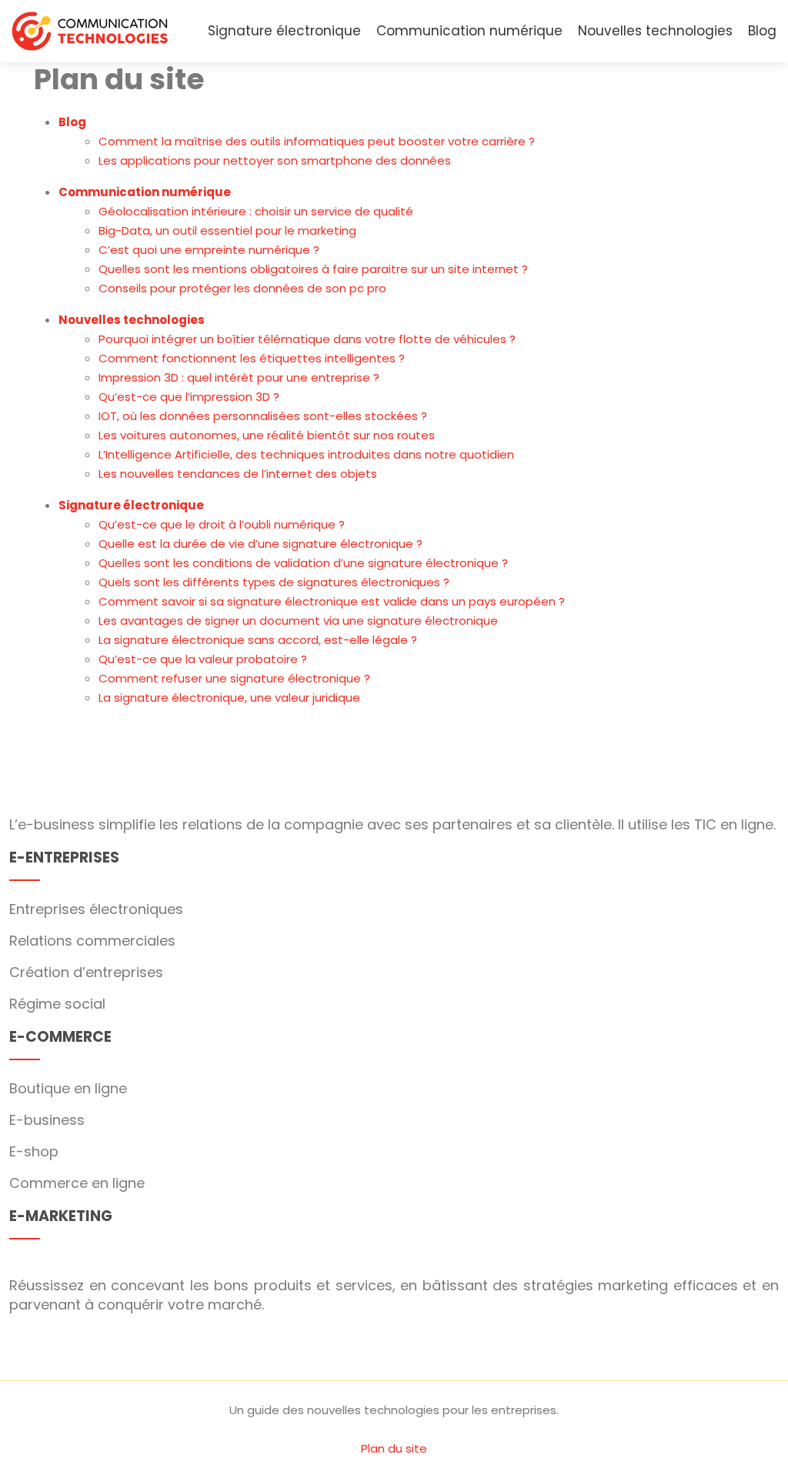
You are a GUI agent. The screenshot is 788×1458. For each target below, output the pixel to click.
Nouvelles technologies (655, 31)
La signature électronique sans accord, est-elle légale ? (257, 640)
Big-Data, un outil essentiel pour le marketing (227, 230)
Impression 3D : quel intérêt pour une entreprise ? (238, 377)
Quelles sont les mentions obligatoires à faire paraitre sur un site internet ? (313, 269)
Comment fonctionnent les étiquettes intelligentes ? (251, 358)
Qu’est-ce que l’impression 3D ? (188, 397)
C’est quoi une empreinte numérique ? (208, 250)
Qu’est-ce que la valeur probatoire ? (202, 659)
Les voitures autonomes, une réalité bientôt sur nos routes (266, 435)
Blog (762, 31)
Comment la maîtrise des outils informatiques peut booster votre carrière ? (316, 141)
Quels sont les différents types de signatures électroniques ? (273, 582)
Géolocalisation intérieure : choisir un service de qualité (255, 211)
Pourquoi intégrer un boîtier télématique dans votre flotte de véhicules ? (307, 339)
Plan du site (394, 1448)
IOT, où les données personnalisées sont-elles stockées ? (262, 416)
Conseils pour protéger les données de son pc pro (242, 288)
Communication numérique (469, 31)
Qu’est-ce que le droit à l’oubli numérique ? (221, 524)
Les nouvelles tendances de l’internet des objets (237, 473)
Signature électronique (284, 31)
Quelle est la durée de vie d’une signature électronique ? (260, 543)
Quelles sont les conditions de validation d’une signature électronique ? (303, 563)
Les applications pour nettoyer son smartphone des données (274, 160)
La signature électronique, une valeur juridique (229, 697)
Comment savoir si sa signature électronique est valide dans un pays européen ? (331, 601)
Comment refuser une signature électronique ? (234, 678)
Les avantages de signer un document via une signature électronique (298, 620)
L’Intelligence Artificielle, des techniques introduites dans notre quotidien (306, 454)
